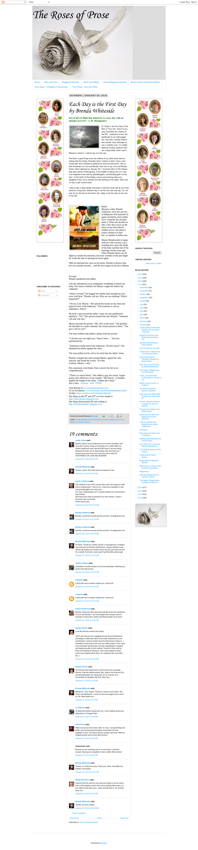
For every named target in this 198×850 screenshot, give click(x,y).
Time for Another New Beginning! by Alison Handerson (149, 424)
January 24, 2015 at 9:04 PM (86, 755)
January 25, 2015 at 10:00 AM (87, 808)
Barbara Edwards (82, 513)
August (143, 301)
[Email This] (109, 416)
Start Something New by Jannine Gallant (149, 476)
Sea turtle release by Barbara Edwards (148, 390)
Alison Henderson (82, 609)
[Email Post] (103, 416)
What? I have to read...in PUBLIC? (149, 384)
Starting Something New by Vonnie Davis (150, 440)
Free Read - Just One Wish (84, 87)
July (141, 304)
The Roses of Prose (70, 15)
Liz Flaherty (80, 708)
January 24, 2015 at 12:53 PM (87, 659)
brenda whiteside (81, 419)
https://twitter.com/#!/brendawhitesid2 (94, 393)
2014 (140, 487)
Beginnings (144, 472)
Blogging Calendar (70, 82)
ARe (92, 383)
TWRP (98, 383)
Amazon (84, 383)
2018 (140, 274)
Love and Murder (94, 419)
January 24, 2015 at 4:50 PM (86, 738)
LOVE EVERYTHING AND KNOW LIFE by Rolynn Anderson (150, 330)
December (144, 288)
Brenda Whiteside (82, 467)
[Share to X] (115, 416)
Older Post (124, 818)
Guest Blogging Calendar (114, 82)
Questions (144, 430)
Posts (42, 291)
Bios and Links (51, 82)
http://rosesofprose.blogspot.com (83, 399)
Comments (44, 295)
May (142, 311)
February (143, 321)
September (144, 298)
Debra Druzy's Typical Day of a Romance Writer (150, 353)
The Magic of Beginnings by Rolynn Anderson (149, 481)
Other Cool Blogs (91, 82)
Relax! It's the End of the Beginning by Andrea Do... (149, 337)
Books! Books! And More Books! (145, 82)
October (143, 294)
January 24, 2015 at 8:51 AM (86, 459)
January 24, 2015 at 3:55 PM (86, 717)
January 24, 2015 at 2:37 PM (86, 700)
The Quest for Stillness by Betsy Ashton (150, 410)
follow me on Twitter (153, 263)
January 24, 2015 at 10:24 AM (87, 534)
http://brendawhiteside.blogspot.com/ (85, 404)
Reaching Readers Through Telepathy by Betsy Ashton (149, 359)
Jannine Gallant (81, 563)
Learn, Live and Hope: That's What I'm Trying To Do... (150, 378)
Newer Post (74, 818)
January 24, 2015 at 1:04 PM (86, 681)
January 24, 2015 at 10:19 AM (87, 505)
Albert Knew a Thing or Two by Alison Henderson (150, 467)
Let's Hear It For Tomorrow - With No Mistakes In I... (150, 445)
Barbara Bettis (81, 628)
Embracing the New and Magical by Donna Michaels (149, 417)
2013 (140, 491)
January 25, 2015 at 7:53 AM (86, 794)
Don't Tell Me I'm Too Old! (149, 348)
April (142, 315)
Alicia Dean (80, 724)
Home (37, 82)
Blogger (104, 843)
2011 (140, 498)
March (142, 318)
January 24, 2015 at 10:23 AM (87, 519)
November (144, 291)
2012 (140, 494)
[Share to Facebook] (117, 416)
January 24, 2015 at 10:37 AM (87, 572)
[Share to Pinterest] (120, 416)
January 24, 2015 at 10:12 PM (87, 772)
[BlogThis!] (112, 416)
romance (104, 419)
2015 (140, 284)
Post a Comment (79, 813)
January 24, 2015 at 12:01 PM (87, 620)
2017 (140, 278)
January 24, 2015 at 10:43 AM (87, 587)
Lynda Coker (80, 440)
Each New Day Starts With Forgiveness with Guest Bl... (150, 396)
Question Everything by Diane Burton (149, 344)
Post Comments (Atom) (89, 822)
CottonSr (79, 580)
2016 (140, 281)
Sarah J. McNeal (82, 481)
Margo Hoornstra (82, 780)
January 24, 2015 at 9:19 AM (86, 474)
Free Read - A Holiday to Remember (51, 87)
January (143, 325)
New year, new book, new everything (150, 434)
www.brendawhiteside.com (95, 388)
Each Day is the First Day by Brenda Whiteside (149, 366)
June (142, 308)
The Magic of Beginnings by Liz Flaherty (149, 371)
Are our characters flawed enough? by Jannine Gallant (150, 404)
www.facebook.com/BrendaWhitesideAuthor (106, 390)
